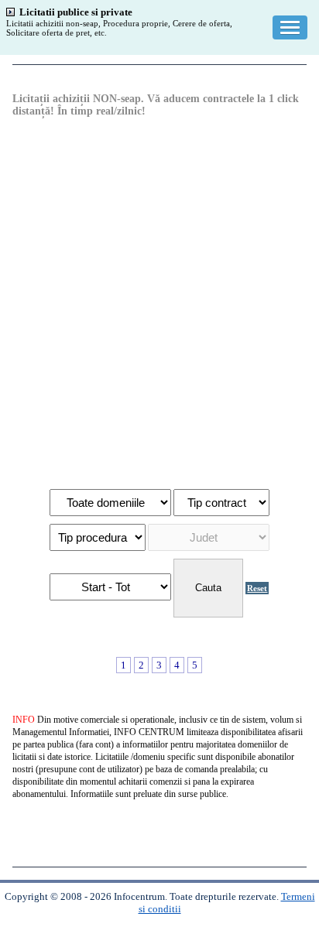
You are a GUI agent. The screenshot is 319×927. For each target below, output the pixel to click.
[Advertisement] (159, 301)
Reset (257, 588)
